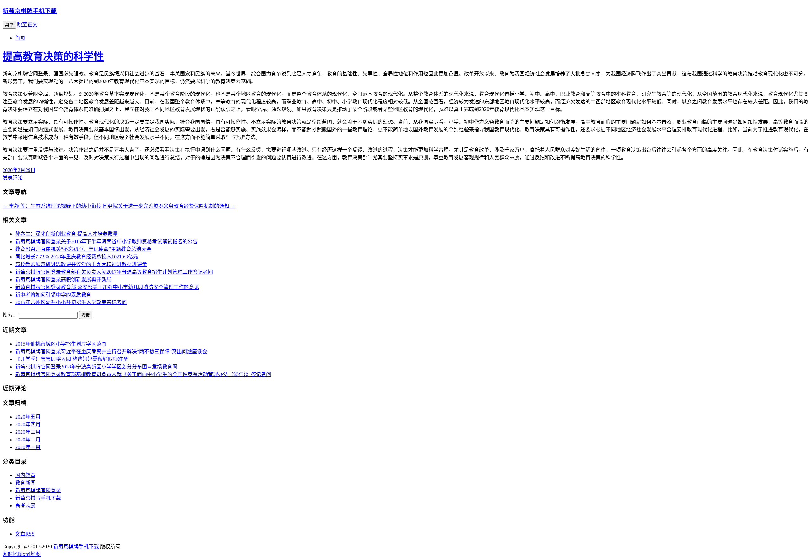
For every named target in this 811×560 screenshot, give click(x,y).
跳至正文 (27, 24)
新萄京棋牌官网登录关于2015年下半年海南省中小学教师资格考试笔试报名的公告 (106, 241)
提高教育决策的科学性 (53, 56)
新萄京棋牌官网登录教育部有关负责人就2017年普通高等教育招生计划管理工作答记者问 (114, 272)
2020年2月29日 (19, 170)
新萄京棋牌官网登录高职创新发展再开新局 (63, 279)
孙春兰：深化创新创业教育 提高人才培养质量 (66, 234)
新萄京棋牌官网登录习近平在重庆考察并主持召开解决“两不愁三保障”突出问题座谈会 (111, 351)
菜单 (9, 25)
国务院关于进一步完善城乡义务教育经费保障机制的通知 (169, 206)
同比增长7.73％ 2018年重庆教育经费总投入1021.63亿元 (76, 256)
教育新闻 (25, 482)
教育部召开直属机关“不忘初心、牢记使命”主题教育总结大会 (83, 249)
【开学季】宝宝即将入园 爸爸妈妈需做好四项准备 (71, 359)
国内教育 (25, 475)
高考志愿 (25, 505)
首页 (20, 38)
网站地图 (13, 554)
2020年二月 (28, 439)
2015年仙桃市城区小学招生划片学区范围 (60, 344)
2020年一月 (28, 447)
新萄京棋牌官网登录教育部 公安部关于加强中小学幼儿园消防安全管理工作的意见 (107, 287)
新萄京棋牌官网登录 (38, 490)
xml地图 (32, 554)
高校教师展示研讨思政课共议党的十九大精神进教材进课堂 (81, 264)
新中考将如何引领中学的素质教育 (53, 294)
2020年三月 (28, 432)
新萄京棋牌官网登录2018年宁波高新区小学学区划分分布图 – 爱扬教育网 (96, 366)
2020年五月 (28, 417)
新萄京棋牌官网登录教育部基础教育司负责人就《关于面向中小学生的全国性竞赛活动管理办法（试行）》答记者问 (143, 374)
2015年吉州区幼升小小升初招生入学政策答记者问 (71, 302)
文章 (25, 534)
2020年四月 (28, 424)
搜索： (10, 315)
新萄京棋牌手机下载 (30, 11)
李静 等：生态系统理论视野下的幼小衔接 (52, 206)
